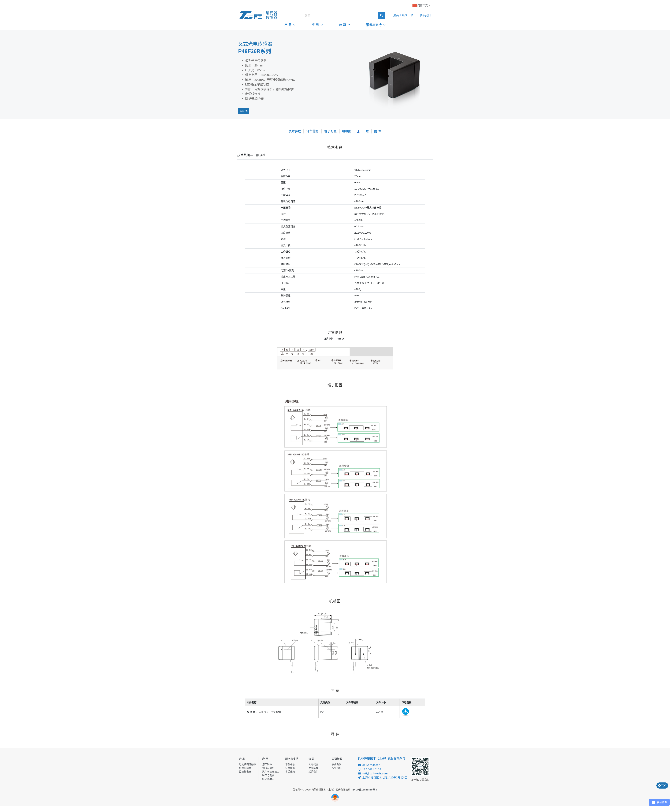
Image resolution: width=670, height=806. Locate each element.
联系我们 (425, 15)
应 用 (315, 25)
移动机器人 (268, 779)
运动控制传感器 (247, 764)
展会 (396, 15)
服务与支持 (374, 25)
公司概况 (313, 764)
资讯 (413, 15)
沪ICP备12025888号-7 (364, 789)
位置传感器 (245, 768)
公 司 (342, 25)
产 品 (288, 25)
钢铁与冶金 (268, 768)
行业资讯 (336, 768)
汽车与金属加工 (270, 771)
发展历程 (313, 768)
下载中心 (290, 764)
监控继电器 (245, 771)
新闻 (405, 15)
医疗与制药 (268, 775)
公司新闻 (337, 758)
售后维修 (290, 771)
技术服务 (290, 768)
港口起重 (267, 764)
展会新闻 (336, 764)
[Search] (381, 15)
